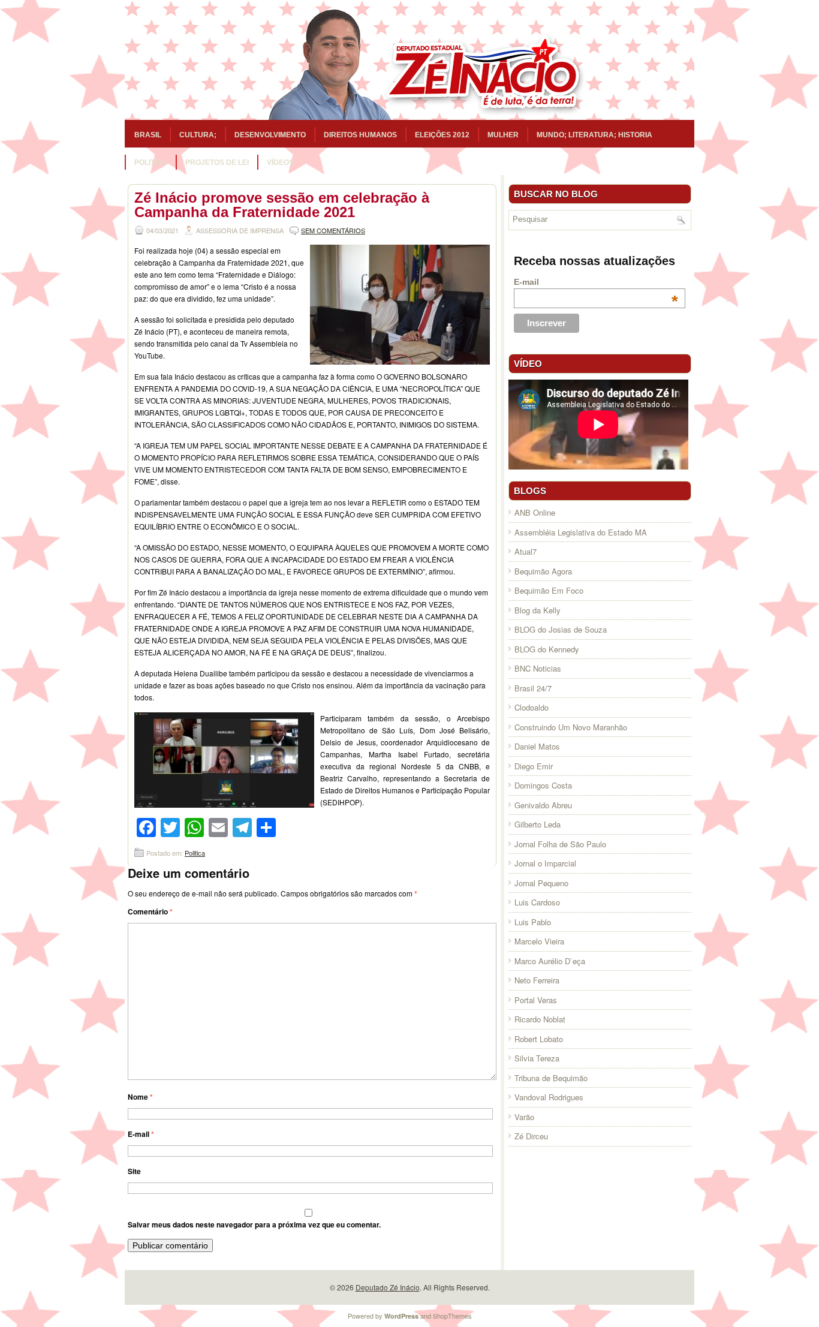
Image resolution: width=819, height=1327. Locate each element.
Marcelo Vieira (539, 941)
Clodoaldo (531, 707)
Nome (140, 1096)
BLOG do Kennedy (546, 649)
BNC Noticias (537, 668)
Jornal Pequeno (541, 883)
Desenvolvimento (270, 135)
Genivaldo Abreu (543, 805)
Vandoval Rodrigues (548, 1097)
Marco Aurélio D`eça (549, 961)
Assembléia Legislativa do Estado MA (580, 532)
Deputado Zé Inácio (388, 1287)
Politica (150, 162)
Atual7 (525, 551)
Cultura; (197, 135)
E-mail (141, 1134)
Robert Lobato (538, 1039)
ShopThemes (452, 1315)
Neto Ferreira (536, 980)
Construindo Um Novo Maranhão (570, 727)
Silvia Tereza (536, 1058)
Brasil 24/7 (533, 688)
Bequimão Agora (543, 571)
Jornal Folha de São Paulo (560, 844)
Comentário (150, 911)
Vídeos (280, 162)
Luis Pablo (532, 922)
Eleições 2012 (442, 135)
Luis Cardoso (537, 902)
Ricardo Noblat (539, 1019)
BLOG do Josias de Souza (560, 629)
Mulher (503, 135)
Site (134, 1171)
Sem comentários (333, 230)
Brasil (147, 135)
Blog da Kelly (537, 610)
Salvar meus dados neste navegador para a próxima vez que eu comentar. (254, 1224)
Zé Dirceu (531, 1136)
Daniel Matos (537, 746)
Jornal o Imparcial (545, 863)
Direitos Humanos (360, 135)
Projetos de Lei (217, 162)
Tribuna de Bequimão (551, 1078)
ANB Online (534, 512)
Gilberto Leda (537, 824)
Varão (524, 1117)
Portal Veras (535, 1000)
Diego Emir (533, 766)
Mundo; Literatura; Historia (594, 135)
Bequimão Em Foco (548, 590)
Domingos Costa (543, 785)
